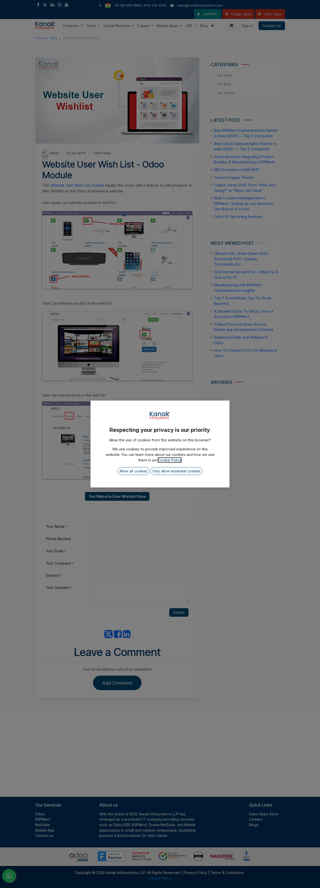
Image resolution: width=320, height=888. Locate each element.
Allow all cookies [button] (134, 471)
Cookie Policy (169, 460)
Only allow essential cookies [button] (176, 471)
